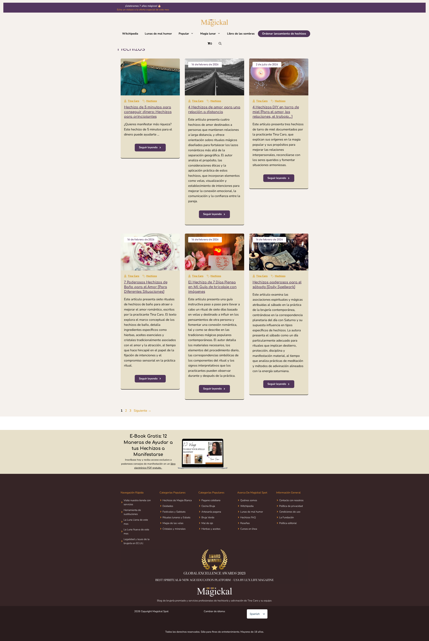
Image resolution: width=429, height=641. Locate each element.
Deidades (168, 506)
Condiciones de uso (289, 511)
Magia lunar (208, 34)
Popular (184, 34)
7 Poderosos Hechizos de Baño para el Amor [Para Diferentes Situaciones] (145, 287)
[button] (193, 34)
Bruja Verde (207, 517)
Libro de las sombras (241, 34)
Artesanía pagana (211, 511)
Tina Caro (133, 101)
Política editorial (288, 523)
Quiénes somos (248, 500)
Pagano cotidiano (210, 500)
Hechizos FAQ (248, 517)
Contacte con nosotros (286, 9)
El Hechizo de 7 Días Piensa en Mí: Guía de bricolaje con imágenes (212, 287)
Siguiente (142, 410)
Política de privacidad (291, 506)
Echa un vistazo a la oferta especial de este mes (143, 9)
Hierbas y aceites (210, 529)
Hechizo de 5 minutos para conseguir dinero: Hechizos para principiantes (148, 112)
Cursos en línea (248, 529)
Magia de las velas (173, 523)
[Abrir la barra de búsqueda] (220, 44)
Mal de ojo (207, 523)
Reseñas (245, 523)
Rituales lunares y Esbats (176, 517)
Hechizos (151, 101)
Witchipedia (130, 34)
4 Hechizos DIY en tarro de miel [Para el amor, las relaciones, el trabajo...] (276, 112)
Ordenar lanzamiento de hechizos (284, 34)
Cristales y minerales (174, 529)
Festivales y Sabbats (174, 511)
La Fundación (286, 517)
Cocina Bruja (208, 506)
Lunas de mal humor (158, 34)
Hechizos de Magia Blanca (177, 500)
